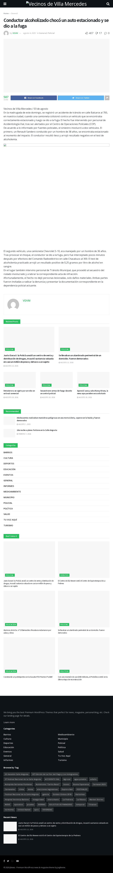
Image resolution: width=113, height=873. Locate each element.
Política (8, 508)
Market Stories (96, 799)
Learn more (9, 722)
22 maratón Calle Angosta (16, 774)
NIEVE (7, 804)
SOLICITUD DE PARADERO (60, 804)
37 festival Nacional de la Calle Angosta (23, 779)
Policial (51, 33)
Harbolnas (80, 794)
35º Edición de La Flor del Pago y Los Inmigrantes (55, 774)
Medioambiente (12, 491)
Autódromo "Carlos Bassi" (48, 784)
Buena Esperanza (81, 784)
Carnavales (10, 789)
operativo (18, 804)
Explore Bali (67, 789)
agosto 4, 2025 (29, 33)
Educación (9, 469)
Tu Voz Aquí (10, 519)
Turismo (8, 525)
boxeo (66, 784)
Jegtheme (61, 867)
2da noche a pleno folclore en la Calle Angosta (37, 430)
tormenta (9, 809)
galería (46, 794)
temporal (80, 804)
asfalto (93, 779)
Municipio (9, 497)
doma (30, 789)
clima (21, 789)
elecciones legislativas (47, 789)
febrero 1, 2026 (24, 434)
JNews (12, 867)
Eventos (8, 474)
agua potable (80, 779)
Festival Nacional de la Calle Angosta (22, 794)
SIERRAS (41, 804)
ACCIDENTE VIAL (52, 779)
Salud (7, 514)
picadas (30, 804)
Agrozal (67, 779)
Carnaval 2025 (99, 784)
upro (36, 809)
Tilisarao (93, 804)
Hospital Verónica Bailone (17, 799)
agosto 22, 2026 (11, 366)
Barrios (8, 452)
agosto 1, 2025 (24, 424)
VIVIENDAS (47, 809)
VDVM (15, 33)
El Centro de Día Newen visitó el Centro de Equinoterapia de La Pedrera (49, 835)
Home (6, 13)
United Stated (24, 809)
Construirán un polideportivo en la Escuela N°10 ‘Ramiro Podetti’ (28, 677)
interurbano (53, 799)
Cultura (8, 458)
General (14, 13)
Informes (9, 486)
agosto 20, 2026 (11, 397)
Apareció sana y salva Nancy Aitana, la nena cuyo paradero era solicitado (92, 392)
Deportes (9, 463)
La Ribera (81, 799)
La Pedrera (68, 799)
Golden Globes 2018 (62, 794)
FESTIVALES (82, 789)
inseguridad (38, 799)
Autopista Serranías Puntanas (18, 784)
